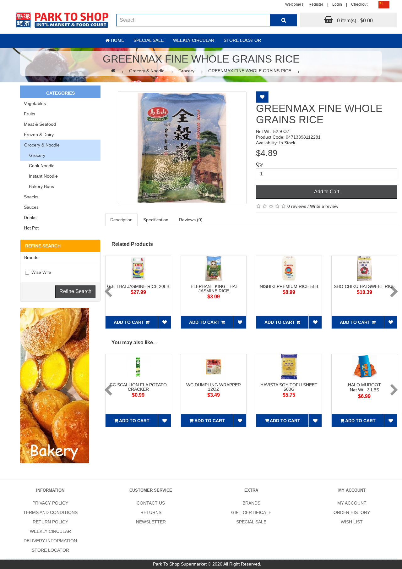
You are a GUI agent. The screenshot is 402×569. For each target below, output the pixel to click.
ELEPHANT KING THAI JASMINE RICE (214, 288)
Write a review (324, 206)
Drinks (30, 217)
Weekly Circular (193, 40)
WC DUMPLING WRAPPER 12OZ (213, 387)
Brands (251, 502)
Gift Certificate (251, 512)
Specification (155, 219)
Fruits (29, 113)
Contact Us (151, 502)
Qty (259, 164)
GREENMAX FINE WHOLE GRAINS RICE (249, 70)
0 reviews (296, 206)
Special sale (148, 40)
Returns (150, 512)
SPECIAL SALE (251, 521)
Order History (352, 512)
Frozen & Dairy (39, 134)
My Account (352, 502)
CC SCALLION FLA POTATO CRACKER (138, 387)
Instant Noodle (41, 176)
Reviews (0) (191, 219)
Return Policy (50, 521)
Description (121, 219)
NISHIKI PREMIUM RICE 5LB (289, 286)
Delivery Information (50, 540)
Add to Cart (326, 191)
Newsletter (151, 521)
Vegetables (35, 103)
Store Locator (242, 40)
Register (316, 4)
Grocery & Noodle (147, 70)
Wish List (352, 521)
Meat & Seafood (40, 124)
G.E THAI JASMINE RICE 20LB (138, 286)
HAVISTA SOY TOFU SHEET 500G (289, 387)
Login (337, 4)
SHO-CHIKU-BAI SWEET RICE (364, 286)
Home (117, 40)
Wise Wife (41, 272)
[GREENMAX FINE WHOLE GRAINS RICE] (182, 147)
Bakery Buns (39, 186)
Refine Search (75, 291)
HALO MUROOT (364, 384)
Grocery (186, 70)
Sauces (31, 207)
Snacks (31, 196)
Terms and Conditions (50, 512)
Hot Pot (31, 227)
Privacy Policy (50, 502)
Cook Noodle (39, 165)
